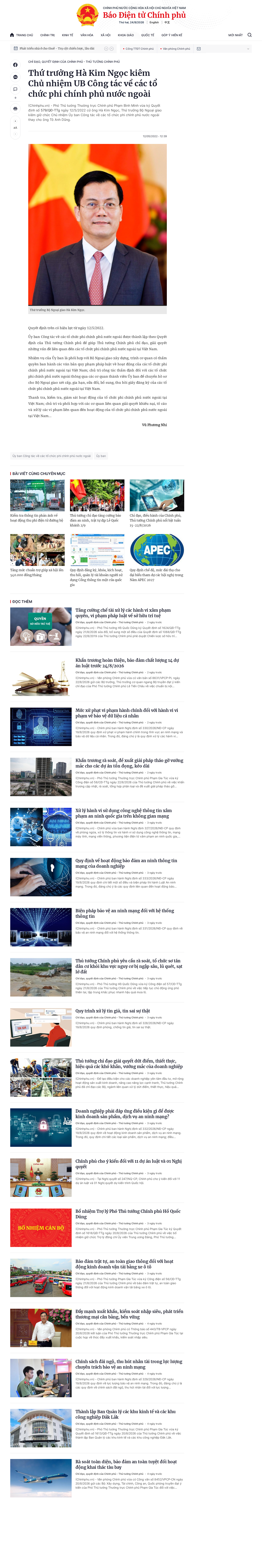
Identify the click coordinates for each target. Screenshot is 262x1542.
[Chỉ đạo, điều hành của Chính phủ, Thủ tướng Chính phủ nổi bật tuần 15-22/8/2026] (157, 495)
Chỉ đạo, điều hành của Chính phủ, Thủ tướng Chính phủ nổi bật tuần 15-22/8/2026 (155, 520)
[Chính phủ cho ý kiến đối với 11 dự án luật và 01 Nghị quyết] (41, 1177)
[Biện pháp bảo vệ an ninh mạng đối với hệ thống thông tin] (41, 927)
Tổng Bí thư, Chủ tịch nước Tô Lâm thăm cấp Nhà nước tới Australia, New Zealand (60, 48)
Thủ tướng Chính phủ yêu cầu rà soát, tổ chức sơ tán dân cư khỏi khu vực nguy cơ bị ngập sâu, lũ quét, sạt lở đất (129, 966)
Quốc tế (147, 35)
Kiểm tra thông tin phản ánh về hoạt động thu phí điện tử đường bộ (36, 518)
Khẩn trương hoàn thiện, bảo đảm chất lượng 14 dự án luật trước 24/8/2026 (127, 663)
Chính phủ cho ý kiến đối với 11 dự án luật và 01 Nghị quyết (129, 1164)
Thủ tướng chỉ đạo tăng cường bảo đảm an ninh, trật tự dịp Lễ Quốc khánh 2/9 (95, 520)
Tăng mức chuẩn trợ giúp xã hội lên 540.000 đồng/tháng (36, 572)
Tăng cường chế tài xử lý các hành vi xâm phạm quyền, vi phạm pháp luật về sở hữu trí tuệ (123, 613)
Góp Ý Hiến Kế (171, 35)
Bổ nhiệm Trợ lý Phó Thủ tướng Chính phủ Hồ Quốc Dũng (128, 1214)
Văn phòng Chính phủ (176, 48)
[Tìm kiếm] (249, 35)
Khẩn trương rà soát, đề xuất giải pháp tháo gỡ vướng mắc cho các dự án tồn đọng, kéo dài (129, 763)
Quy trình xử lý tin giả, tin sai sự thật (113, 1010)
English (154, 22)
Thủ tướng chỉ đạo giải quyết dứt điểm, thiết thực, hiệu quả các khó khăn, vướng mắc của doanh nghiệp (129, 1063)
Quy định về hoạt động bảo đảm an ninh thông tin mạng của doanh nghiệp (126, 863)
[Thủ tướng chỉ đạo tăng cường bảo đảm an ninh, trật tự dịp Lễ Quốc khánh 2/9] (97, 495)
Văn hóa (86, 35)
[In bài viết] (15, 108)
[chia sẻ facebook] (15, 65)
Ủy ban (101, 456)
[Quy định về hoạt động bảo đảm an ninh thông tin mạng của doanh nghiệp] (41, 877)
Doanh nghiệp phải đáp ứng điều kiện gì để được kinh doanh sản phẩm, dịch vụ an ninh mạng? (125, 1114)
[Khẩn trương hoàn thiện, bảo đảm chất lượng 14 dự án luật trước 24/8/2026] (41, 677)
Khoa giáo (126, 35)
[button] (106, 49)
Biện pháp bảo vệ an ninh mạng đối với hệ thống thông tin (125, 913)
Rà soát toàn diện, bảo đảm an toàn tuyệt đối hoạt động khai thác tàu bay (126, 1464)
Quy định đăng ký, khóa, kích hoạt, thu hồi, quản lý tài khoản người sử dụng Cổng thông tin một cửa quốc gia (96, 577)
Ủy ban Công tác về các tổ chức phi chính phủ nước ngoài (51, 456)
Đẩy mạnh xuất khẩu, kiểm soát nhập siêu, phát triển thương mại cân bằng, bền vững (129, 1314)
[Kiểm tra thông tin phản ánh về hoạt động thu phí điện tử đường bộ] (37, 495)
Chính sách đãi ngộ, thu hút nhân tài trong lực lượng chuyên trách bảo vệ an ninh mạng (129, 1364)
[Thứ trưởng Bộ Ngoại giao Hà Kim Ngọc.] (97, 225)
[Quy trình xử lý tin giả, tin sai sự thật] (41, 1027)
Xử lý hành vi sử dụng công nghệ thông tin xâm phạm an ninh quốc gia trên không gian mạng (124, 813)
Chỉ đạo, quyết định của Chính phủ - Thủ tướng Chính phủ (74, 61)
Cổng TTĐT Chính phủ (140, 48)
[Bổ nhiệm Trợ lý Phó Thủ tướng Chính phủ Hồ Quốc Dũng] (41, 1228)
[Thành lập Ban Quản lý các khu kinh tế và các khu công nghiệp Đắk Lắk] (41, 1428)
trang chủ (24, 35)
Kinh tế (67, 35)
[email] (199, 48)
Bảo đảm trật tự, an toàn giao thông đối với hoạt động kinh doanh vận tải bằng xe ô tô (124, 1264)
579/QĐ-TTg (50, 110)
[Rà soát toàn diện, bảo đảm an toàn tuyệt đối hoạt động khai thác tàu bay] (41, 1478)
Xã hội (106, 35)
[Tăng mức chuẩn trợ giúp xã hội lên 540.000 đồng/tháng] (37, 550)
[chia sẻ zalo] (15, 77)
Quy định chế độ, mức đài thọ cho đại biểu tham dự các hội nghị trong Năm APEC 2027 (156, 575)
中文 (167, 22)
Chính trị (47, 35)
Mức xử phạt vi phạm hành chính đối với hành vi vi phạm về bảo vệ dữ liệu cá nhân (127, 713)
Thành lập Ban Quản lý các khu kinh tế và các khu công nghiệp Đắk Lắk (126, 1414)
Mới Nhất (235, 35)
